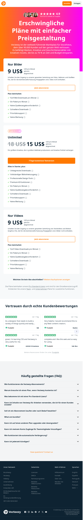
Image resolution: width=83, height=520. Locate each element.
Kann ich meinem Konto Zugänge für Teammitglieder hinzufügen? (33, 429)
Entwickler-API (8, 488)
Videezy (6, 479)
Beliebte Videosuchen (36, 492)
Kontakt (57, 475)
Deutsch (73, 482)
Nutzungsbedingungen (70, 514)
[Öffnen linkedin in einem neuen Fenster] (32, 513)
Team (28, 289)
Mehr (72, 488)
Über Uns (58, 479)
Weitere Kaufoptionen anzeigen (57, 279)
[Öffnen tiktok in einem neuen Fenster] (39, 513)
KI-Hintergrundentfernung (12, 497)
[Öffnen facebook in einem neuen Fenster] (25, 513)
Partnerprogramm (37, 479)
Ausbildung (7, 485)
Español (73, 475)
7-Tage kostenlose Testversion (41, 161)
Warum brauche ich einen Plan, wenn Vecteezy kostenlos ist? (30, 390)
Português (74, 479)
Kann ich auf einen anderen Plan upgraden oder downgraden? (31, 423)
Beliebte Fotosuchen (35, 488)
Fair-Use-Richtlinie (70, 516)
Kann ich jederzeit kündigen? (17, 441)
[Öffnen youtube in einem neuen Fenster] (46, 513)
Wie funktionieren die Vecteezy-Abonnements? (24, 384)
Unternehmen (41, 289)
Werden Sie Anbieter (59, 483)
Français (73, 485)
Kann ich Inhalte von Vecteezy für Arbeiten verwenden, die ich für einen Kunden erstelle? (38, 403)
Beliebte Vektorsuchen (36, 483)
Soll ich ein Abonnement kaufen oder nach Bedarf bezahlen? (30, 411)
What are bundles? (12, 417)
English (73, 472)
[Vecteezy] (3, 3)
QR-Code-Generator (10, 501)
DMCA (33, 475)
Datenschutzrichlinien (71, 515)
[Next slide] (76, 331)
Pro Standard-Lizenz (37, 286)
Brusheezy (7, 472)
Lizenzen (34, 472)
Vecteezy (6, 475)
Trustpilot (55, 352)
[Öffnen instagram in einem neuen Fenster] (29, 513)
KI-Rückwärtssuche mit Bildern (11, 492)
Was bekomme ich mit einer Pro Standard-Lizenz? (25, 396)
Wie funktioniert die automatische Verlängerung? (25, 435)
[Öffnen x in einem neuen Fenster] (42, 513)
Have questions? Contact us (40, 452)
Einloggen (77, 3)
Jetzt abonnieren (41, 88)
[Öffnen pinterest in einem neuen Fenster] (36, 513)
